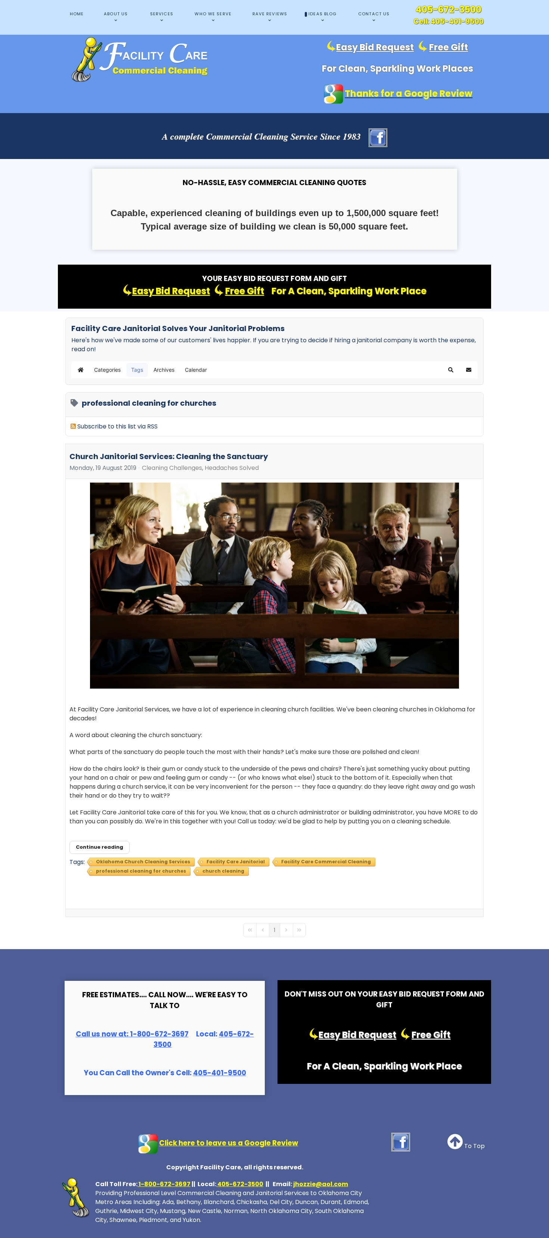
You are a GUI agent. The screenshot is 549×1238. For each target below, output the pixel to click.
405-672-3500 (448, 9)
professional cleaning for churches (141, 871)
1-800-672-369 (156, 1034)
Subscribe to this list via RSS (117, 426)
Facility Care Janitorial (236, 861)
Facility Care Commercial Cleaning (326, 861)
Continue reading (99, 847)
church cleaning (223, 871)
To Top (474, 1146)
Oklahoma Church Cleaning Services (143, 861)
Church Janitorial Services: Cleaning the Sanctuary (168, 456)
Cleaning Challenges (172, 468)
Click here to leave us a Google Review (228, 1143)
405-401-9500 (457, 21)
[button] (450, 370)
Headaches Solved (232, 468)
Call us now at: (102, 1034)
